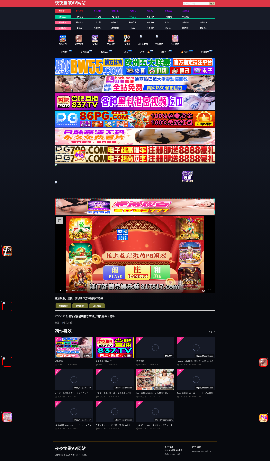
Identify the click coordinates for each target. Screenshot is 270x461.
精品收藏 (63, 22)
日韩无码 (168, 17)
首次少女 (168, 28)
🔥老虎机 (185, 52)
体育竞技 (65, 52)
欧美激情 (186, 17)
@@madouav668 (172, 454)
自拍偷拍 (115, 17)
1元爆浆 (125, 52)
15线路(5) (63, 306)
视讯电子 (165, 52)
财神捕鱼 (205, 52)
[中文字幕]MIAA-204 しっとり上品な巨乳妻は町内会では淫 (203, 393)
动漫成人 (203, 22)
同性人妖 (150, 22)
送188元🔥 (145, 52)
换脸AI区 (168, 22)
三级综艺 (186, 22)
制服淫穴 (79, 22)
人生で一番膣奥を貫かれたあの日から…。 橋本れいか (78, 393)
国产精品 (79, 17)
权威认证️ (105, 52)
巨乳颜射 (203, 28)
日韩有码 (97, 17)
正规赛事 (85, 52)
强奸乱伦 (115, 22)
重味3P (79, 28)
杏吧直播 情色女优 (104, 361)
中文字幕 (132, 17)
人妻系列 (97, 28)
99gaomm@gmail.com (202, 451)
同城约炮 (80, 306)
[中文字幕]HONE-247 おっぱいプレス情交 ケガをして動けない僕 (83, 425)
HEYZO (133, 28)
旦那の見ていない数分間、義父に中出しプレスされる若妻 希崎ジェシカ (127, 425)
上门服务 (97, 306)
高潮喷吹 (186, 28)
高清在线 (63, 17)
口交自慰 (97, 22)
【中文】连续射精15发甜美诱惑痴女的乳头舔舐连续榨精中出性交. (125, 393)
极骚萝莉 (115, 28)
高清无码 (140, 361)
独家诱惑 (150, 28)
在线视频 (63, 28)
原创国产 (150, 17)
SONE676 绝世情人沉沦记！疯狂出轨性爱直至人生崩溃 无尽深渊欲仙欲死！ (210, 361)
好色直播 (59, 361)
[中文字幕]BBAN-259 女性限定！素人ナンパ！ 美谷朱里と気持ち (164, 393)
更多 (210, 332)
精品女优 (132, 22)
